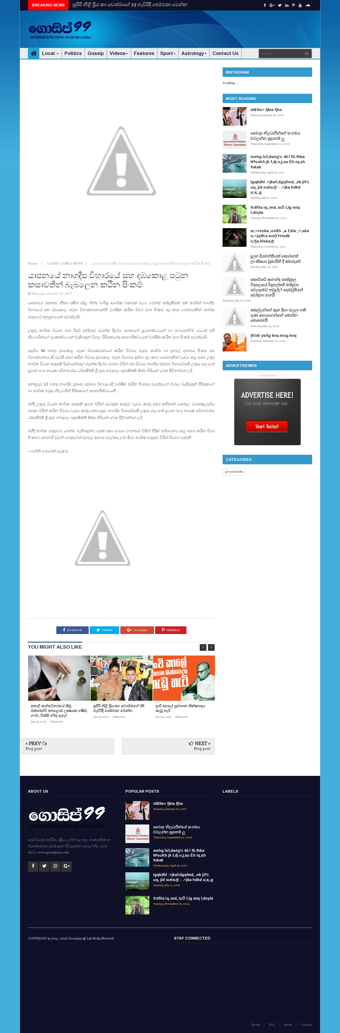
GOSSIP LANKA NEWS (65, 263)
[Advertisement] (215, 27)
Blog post (34, 748)
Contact (306, 1025)
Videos (117, 53)
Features (144, 53)
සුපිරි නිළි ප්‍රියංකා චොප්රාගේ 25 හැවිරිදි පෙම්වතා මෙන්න (130, 5)
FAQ (272, 1025)
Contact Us (225, 53)
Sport (166, 53)
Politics (73, 53)
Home (33, 263)
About (288, 1025)
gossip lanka (234, 472)
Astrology (192, 53)
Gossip (96, 53)
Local (49, 53)
